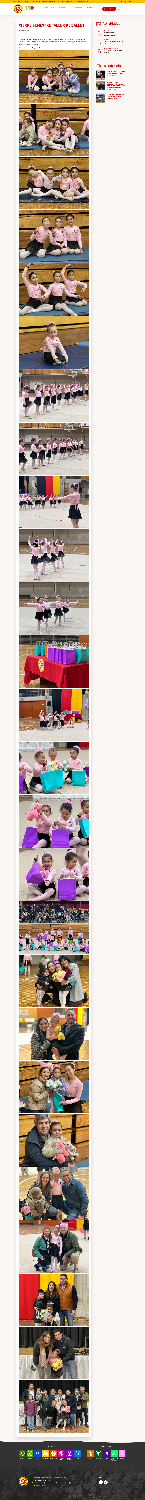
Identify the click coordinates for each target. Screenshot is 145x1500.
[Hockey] (30, 1453)
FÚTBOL (22, 1458)
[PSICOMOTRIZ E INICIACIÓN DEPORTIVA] (114, 1453)
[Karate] (106, 1453)
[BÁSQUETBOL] (53, 1453)
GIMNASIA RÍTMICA (61, 1458)
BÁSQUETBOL (53, 1458)
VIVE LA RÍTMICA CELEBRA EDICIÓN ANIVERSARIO (116, 72)
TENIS (90, 1458)
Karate (106, 1458)
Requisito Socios (77, 8)
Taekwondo (98, 1458)
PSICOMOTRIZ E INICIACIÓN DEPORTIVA (114, 1459)
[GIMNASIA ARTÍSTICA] (69, 1453)
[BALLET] (122, 1453)
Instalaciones (63, 8)
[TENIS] (90, 1453)
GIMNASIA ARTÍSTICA (69, 1458)
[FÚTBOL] (22, 1453)
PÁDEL (77, 1458)
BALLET (122, 1458)
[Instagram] (106, 1482)
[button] (119, 9)
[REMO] (37, 1453)
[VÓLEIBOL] (45, 1453)
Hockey (30, 1458)
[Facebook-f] (101, 1482)
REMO (37, 1458)
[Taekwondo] (98, 1453)
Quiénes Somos (49, 8)
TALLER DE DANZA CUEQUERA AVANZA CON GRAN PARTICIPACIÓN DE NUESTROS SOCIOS (116, 85)
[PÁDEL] (77, 1453)
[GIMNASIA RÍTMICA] (61, 1453)
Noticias (90, 8)
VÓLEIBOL (45, 1458)
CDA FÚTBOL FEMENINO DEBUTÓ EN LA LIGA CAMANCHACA (115, 96)
